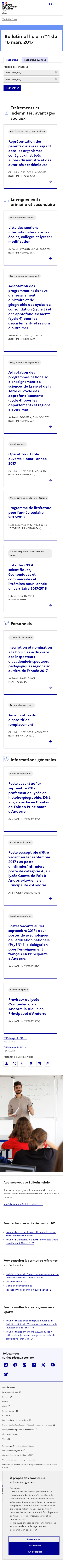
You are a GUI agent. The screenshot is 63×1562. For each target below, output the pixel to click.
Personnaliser (34, 1539)
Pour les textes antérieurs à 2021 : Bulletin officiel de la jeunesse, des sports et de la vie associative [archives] (30, 1335)
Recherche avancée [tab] (35, 59)
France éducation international (15, 1420)
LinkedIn (34, 1364)
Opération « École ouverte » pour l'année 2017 (27, 459)
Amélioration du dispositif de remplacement (22, 720)
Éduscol (5, 1397)
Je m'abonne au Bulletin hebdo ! (21, 1204)
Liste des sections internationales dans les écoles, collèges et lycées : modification (30, 234)
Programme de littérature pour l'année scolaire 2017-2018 (29, 512)
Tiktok (24, 1364)
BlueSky (5, 1374)
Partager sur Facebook (6, 1064)
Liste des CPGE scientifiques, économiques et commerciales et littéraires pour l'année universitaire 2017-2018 (27, 577)
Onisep (5, 1401)
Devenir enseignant (10, 1392)
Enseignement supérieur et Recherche (18, 1429)
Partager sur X (15, 1064)
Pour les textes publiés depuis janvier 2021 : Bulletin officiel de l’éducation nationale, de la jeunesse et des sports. (31, 1324)
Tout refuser (34, 1545)
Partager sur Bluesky (23, 1064)
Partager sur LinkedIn (31, 1064)
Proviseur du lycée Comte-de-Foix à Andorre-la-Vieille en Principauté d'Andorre (27, 1006)
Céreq (5, 1439)
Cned (4, 1406)
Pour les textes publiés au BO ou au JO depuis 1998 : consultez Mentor (31, 1233)
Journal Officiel (14, 1281)
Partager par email (39, 1064)
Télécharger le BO (14, 1038)
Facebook (15, 1364)
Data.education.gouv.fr (12, 1450)
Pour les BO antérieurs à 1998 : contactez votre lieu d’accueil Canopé (32, 1241)
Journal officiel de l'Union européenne (27, 1289)
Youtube (52, 1364)
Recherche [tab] (12, 59)
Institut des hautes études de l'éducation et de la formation (27, 1425)
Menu (59, 4)
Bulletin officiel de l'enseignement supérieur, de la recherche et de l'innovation (32, 1275)
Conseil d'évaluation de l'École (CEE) (17, 1455)
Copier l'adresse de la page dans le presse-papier (47, 1064)
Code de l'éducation (17, 1285)
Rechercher (51, 4)
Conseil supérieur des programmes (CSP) (19, 1460)
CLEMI (5, 1415)
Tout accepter (34, 1551)
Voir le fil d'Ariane (9, 19)
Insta (5, 1364)
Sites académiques (10, 1434)
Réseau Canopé (9, 1411)
